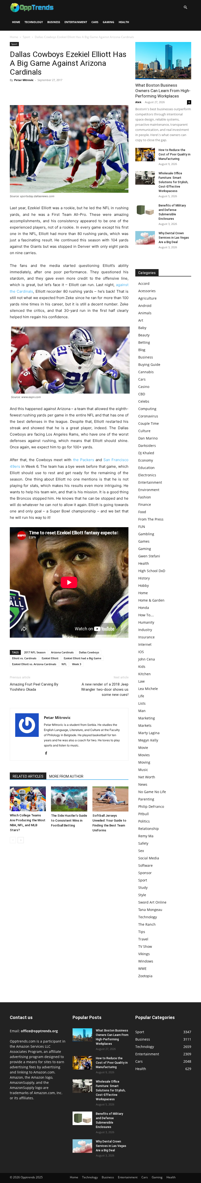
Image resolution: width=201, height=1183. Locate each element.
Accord (144, 283)
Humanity (146, 622)
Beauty (144, 335)
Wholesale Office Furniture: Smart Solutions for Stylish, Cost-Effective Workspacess (173, 182)
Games (144, 541)
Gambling (146, 534)
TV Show (145, 946)
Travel (143, 939)
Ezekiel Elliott (50, 658)
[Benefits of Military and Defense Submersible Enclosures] (145, 210)
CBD (141, 394)
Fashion (144, 497)
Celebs (143, 401)
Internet (144, 644)
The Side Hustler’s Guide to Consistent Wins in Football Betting (69, 820)
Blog (141, 349)
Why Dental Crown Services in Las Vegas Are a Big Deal (174, 238)
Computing (147, 408)
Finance (144, 504)
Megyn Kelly (148, 740)
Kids (141, 666)
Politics (144, 821)
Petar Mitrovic (24, 80)
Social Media (148, 858)
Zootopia (145, 976)
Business (53, 22)
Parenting (146, 799)
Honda (143, 607)
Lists (142, 703)
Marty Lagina (149, 732)
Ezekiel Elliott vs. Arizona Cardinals (34, 664)
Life (141, 696)
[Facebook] (15, 91)
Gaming (108, 22)
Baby (142, 327)
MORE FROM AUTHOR (66, 776)
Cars (94, 22)
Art (140, 320)
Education (146, 467)
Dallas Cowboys (89, 652)
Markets (144, 725)
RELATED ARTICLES (28, 776)
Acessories (147, 291)
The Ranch (147, 924)
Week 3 (76, 664)
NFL (64, 664)
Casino (143, 386)
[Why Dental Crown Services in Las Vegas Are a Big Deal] (145, 238)
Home (16, 22)
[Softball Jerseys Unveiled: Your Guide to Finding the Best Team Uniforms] (110, 798)
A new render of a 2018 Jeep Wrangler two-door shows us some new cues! (104, 689)
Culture (144, 430)
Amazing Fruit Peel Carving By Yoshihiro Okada (34, 687)
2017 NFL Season (35, 652)
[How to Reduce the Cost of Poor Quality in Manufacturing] (145, 154)
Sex (141, 850)
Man (142, 710)
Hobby (143, 585)
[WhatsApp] (48, 91)
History (144, 578)
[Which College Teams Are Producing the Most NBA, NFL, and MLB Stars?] (28, 798)
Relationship (148, 828)
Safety (143, 843)
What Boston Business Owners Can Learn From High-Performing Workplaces (162, 90)
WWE (142, 968)
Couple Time (148, 423)
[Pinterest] (37, 91)
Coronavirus (148, 416)
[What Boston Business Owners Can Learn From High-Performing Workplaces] (163, 60)
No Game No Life (152, 791)
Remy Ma (145, 836)
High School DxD (151, 570)
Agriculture (147, 298)
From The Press (150, 519)
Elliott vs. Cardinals (24, 658)
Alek (138, 102)
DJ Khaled (146, 453)
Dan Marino (148, 438)
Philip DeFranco (151, 806)
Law (141, 681)
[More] (60, 91)
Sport (26, 37)
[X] (26, 91)
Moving (144, 762)
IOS (141, 651)
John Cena (146, 659)
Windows (145, 961)
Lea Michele (148, 688)
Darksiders (147, 445)
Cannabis (146, 372)
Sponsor (145, 872)
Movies (144, 755)
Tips (141, 931)
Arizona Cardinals (62, 652)
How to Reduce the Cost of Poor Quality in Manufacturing (174, 154)
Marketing (146, 718)
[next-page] (21, 840)
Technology (34, 22)
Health (124, 22)
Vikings (144, 953)
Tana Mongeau (150, 909)
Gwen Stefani (149, 556)
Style (142, 895)
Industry (145, 629)
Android (144, 305)
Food (142, 511)
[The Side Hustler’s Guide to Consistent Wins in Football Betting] (69, 798)
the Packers (83, 459)
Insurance (146, 637)
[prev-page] (13, 840)
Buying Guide (149, 364)
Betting (144, 342)
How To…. (146, 615)
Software (145, 865)
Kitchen (144, 674)
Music (143, 769)
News (142, 784)
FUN (141, 526)
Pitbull (143, 814)
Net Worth (146, 777)
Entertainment (75, 22)
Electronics (147, 475)
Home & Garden (151, 600)
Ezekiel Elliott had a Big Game (82, 658)
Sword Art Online (152, 902)
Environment (148, 489)
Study (143, 887)
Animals (144, 313)
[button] (185, 7)
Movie (143, 747)
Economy (145, 460)
